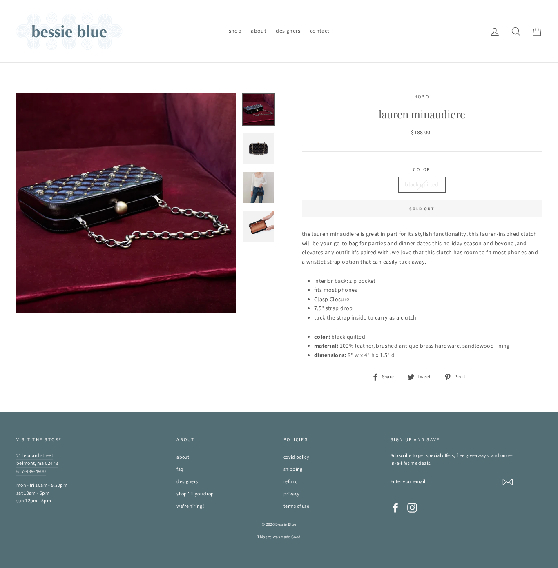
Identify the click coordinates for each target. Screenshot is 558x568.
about (258, 31)
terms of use (296, 506)
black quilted (422, 185)
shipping (293, 469)
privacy (291, 493)
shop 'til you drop (195, 493)
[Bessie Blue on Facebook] (395, 508)
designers (288, 31)
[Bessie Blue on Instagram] (412, 508)
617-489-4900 (31, 471)
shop (235, 31)
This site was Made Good (278, 537)
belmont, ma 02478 (37, 463)
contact (319, 31)
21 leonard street (34, 455)
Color (421, 169)
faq (179, 469)
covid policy (296, 457)
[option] (126, 203)
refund (290, 481)
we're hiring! (190, 506)
